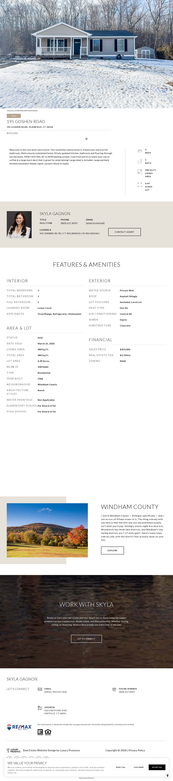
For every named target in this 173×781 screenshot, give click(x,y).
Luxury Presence (70, 750)
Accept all (157, 767)
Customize (139, 767)
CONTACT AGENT (124, 232)
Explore (112, 550)
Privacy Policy (137, 750)
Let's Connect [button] (86, 639)
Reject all (120, 767)
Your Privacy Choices (86, 778)
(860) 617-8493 (69, 223)
